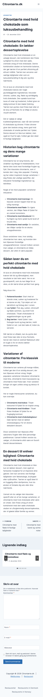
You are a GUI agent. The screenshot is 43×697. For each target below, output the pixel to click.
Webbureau (15, 676)
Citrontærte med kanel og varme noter (33, 526)
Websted (8, 648)
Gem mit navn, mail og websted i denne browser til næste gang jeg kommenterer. (21, 655)
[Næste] (37, 558)
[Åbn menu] (38, 4)
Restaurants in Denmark (28, 688)
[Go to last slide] (6, 558)
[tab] (17, 568)
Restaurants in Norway (21, 692)
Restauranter (10, 688)
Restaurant (28, 676)
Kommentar (8, 593)
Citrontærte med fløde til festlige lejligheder (9, 526)
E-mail (7, 637)
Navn (7, 627)
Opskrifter (7, 15)
